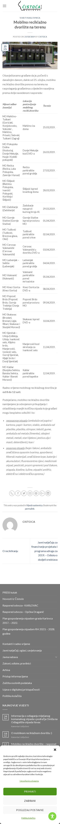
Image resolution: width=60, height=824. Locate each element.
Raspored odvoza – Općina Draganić (23, 611)
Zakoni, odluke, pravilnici (16, 663)
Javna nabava (10, 657)
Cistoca (42, 37)
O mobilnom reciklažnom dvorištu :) (31, 733)
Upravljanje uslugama (29, 781)
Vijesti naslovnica (30, 18)
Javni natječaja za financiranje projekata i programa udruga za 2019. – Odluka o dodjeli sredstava (44, 551)
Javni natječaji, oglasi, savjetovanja (22, 650)
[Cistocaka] (30, 6)
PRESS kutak (9, 592)
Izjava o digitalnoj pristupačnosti (21, 689)
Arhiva (6, 670)
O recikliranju (10, 551)
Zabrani (30, 800)
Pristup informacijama (15, 676)
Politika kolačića (28, 818)
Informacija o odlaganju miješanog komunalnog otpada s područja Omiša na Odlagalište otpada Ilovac (34, 719)
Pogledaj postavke (30, 810)
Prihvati (30, 791)
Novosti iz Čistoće (13, 598)
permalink (29, 508)
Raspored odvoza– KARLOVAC (20, 605)
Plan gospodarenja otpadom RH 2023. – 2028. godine (28, 631)
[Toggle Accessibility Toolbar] (52, 816)
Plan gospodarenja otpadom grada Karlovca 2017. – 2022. (27, 620)
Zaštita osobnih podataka (17, 682)
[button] (55, 749)
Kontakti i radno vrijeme (16, 643)
